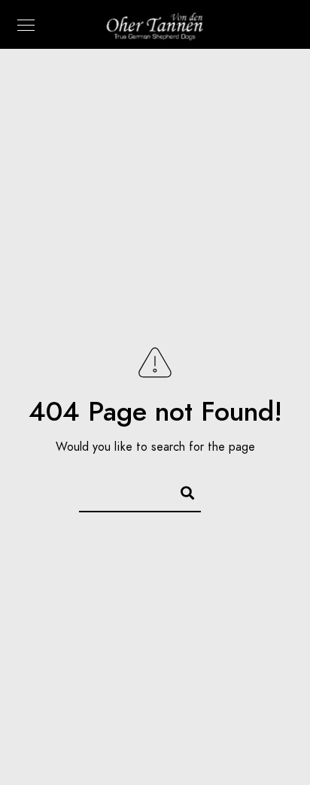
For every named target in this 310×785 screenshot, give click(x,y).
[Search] (180, 491)
